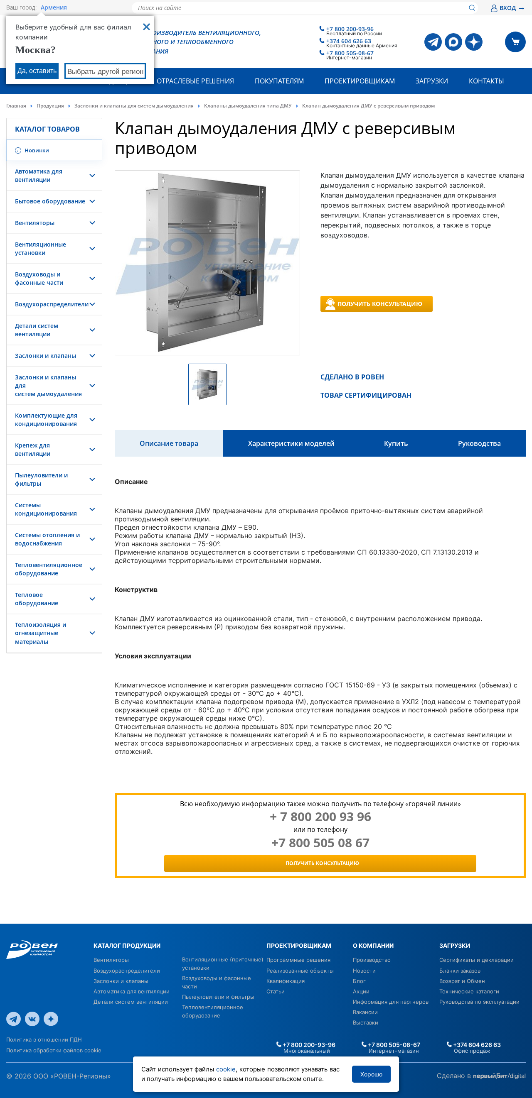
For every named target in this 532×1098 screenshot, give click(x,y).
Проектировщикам (360, 81)
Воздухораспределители (52, 304)
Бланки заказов (459, 970)
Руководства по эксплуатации (479, 1001)
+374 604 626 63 (348, 41)
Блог (359, 981)
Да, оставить (37, 70)
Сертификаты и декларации (476, 959)
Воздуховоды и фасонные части (39, 278)
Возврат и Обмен (462, 981)
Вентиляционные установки (40, 248)
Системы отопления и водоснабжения (47, 539)
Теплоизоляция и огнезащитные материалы (40, 633)
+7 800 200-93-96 (350, 29)
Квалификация (285, 981)
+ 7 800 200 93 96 (320, 816)
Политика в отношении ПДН (44, 1039)
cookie (226, 1069)
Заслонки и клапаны (45, 355)
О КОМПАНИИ (373, 945)
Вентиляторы (34, 223)
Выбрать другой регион (105, 72)
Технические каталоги (469, 991)
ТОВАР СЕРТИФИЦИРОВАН (365, 395)
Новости (364, 970)
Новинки (36, 150)
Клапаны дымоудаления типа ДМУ (248, 105)
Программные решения (298, 959)
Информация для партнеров (391, 1001)
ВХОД (513, 8)
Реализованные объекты (300, 970)
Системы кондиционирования (46, 509)
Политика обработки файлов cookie (53, 1050)
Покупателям (279, 81)
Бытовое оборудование (50, 201)
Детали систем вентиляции (36, 330)
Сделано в (455, 1075)
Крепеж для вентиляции (32, 449)
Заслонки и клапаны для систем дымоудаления (134, 105)
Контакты (486, 81)
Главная (16, 105)
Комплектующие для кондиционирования (46, 419)
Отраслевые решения (195, 81)
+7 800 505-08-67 (350, 53)
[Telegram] (433, 42)
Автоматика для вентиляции (38, 175)
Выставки (365, 1022)
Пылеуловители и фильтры (218, 996)
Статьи (275, 991)
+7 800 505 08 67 (320, 842)
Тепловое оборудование (36, 599)
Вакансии (365, 1012)
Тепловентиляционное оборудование (48, 569)
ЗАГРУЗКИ (454, 945)
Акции (361, 991)
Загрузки (432, 81)
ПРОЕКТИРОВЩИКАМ (298, 945)
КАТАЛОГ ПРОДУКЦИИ (127, 945)
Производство (372, 959)
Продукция (50, 105)
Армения (54, 7)
